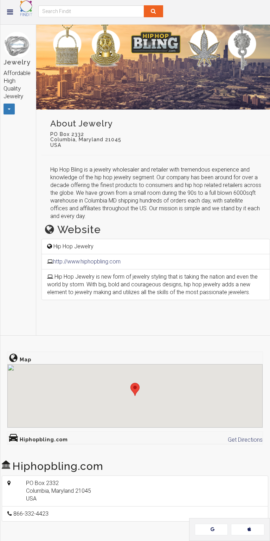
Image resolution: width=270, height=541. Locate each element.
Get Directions (245, 439)
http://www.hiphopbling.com (87, 261)
